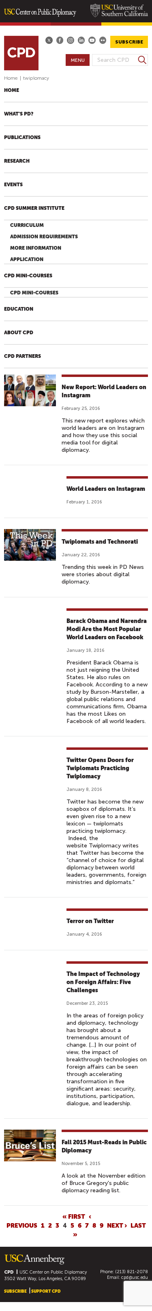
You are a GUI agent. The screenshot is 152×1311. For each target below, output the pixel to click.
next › (117, 1225)
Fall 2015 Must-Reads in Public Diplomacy (104, 1146)
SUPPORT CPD (45, 1291)
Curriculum (27, 225)
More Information (35, 248)
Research (17, 161)
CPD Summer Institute (34, 208)
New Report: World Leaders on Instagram (104, 391)
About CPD (18, 332)
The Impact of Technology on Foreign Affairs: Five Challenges (103, 982)
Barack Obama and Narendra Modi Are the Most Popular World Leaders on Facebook (106, 629)
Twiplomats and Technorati (100, 541)
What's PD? (18, 114)
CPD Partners (22, 356)
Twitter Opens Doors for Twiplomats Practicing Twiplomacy (100, 768)
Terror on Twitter (90, 921)
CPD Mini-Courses (28, 276)
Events (13, 184)
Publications (22, 137)
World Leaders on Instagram (105, 489)
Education (18, 309)
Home (11, 78)
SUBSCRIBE (129, 42)
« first (73, 1216)
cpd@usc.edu (134, 1277)
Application (26, 259)
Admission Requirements (44, 237)
